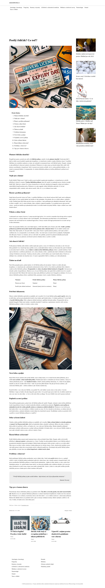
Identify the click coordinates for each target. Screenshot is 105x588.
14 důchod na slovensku (54, 246)
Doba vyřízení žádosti (20, 140)
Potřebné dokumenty (20, 132)
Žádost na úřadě (18, 129)
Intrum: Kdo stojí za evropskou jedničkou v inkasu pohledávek (39, 534)
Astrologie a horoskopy (16, 7)
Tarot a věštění (14, 9)
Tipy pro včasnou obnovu (21, 148)
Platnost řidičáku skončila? (21, 115)
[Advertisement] (52, 21)
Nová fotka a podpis (19, 135)
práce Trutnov (51, 226)
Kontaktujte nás (25, 505)
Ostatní (86, 7)
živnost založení (60, 379)
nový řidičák (27, 390)
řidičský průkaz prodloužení (26, 458)
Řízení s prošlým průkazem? (22, 121)
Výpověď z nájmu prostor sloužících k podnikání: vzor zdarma (61, 534)
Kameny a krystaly (35, 7)
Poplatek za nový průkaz (21, 137)
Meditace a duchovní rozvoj (67, 7)
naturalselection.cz (14, 2)
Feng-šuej (26, 7)
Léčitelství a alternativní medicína (50, 7)
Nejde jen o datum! (19, 118)
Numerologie (79, 7)
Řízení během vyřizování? (21, 143)
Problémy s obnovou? (20, 145)
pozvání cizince (21, 197)
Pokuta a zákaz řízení (20, 124)
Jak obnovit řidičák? (19, 126)
